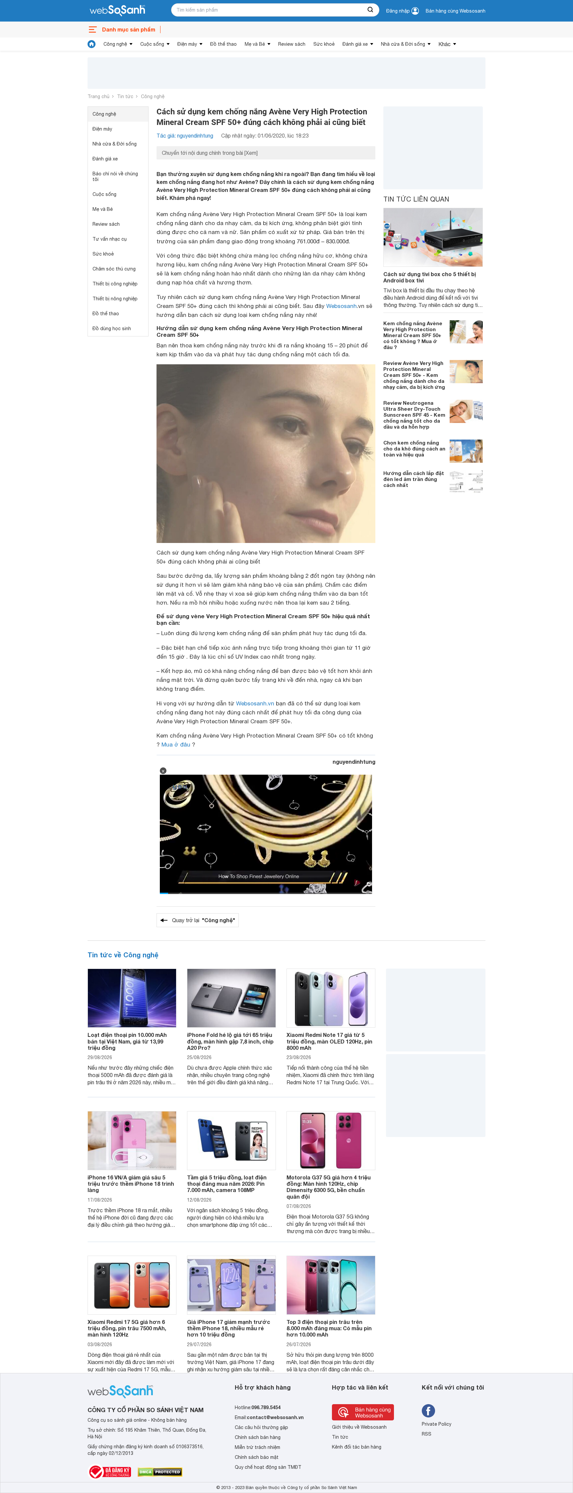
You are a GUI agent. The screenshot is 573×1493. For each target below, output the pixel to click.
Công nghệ (115, 44)
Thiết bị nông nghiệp (115, 298)
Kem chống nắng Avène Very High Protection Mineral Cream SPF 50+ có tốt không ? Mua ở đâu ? (412, 335)
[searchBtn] (370, 10)
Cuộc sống (152, 44)
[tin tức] (92, 44)
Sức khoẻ (324, 44)
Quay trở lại (203, 920)
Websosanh (341, 306)
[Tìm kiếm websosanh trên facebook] (428, 1410)
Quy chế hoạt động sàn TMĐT (268, 1467)
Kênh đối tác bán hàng (356, 1447)
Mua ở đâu (175, 744)
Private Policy (436, 1424)
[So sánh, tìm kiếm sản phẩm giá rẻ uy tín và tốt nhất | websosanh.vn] (117, 11)
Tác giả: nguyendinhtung (185, 136)
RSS (426, 1434)
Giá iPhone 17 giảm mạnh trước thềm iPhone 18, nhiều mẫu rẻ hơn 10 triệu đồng (228, 1328)
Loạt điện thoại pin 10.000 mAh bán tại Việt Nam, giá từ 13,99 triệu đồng (127, 1041)
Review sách (291, 44)
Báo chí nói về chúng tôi (115, 176)
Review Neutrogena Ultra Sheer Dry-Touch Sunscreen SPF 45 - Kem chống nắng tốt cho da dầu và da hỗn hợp (414, 415)
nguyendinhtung (354, 761)
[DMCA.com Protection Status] (160, 1472)
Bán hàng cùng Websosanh (455, 11)
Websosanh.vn (255, 703)
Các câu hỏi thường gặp (261, 1427)
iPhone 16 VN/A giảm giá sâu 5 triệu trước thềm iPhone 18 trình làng (131, 1183)
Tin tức (125, 96)
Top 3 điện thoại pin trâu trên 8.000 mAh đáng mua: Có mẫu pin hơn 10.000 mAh (329, 1328)
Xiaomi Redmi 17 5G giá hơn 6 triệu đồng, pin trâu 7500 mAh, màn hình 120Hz (127, 1328)
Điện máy (187, 44)
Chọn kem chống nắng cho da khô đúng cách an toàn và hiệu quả (414, 448)
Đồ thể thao (223, 44)
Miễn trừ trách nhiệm (257, 1447)
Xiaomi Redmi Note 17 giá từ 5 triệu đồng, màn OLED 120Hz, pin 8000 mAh (329, 1041)
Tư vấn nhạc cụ (110, 239)
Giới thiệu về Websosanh (359, 1427)
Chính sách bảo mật (257, 1457)
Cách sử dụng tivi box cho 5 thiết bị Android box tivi (429, 277)
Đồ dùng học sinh (112, 328)
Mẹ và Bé (255, 44)
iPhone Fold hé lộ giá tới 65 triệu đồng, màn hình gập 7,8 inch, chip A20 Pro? (230, 1041)
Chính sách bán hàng (258, 1437)
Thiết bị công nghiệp (115, 283)
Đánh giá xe (355, 44)
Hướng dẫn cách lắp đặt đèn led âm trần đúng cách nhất (413, 479)
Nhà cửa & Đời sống (403, 44)
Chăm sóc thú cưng (114, 268)
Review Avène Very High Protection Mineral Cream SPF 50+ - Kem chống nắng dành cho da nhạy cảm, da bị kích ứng (414, 375)
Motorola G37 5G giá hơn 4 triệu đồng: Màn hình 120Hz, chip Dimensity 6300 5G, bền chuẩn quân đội (328, 1187)
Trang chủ (98, 96)
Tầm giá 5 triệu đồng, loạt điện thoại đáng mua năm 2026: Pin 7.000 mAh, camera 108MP (227, 1183)
